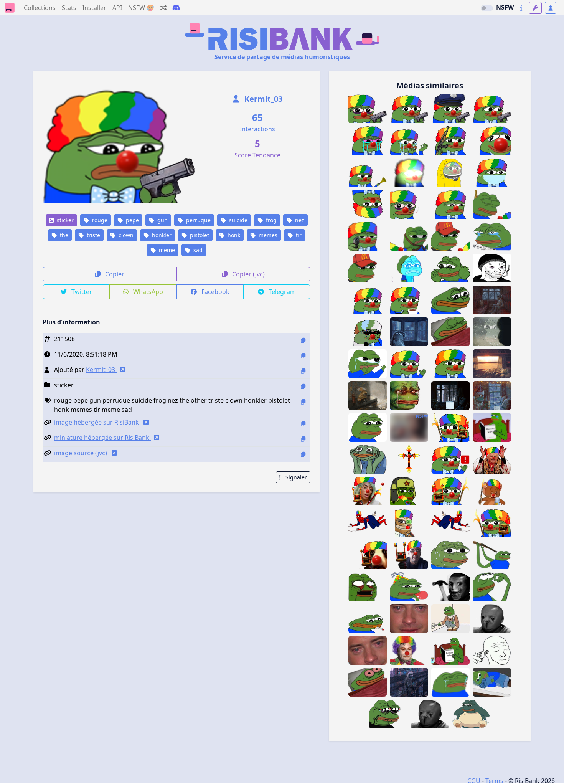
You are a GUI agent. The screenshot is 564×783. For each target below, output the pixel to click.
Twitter (81, 291)
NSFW (505, 7)
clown (125, 235)
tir (298, 235)
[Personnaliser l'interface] (535, 8)
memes (267, 235)
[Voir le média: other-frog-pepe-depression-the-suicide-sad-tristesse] (492, 427)
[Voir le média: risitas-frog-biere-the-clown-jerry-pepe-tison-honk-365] (492, 491)
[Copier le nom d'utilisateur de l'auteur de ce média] (303, 371)
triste (92, 235)
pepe (131, 220)
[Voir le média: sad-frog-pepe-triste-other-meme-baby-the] (409, 268)
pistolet (198, 235)
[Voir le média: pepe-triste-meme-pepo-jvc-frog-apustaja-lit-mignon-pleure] (492, 682)
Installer (94, 7)
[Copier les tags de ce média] (303, 402)
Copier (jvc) (248, 274)
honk (233, 235)
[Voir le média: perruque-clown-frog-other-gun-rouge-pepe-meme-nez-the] (367, 236)
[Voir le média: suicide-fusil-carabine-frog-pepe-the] (492, 554)
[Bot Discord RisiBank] (176, 8)
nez (299, 220)
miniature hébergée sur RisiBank (102, 437)
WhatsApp (147, 291)
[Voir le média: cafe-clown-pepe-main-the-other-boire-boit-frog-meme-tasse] (409, 300)
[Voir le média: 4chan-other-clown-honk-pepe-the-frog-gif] (367, 331)
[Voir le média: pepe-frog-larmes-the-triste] (492, 586)
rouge (99, 220)
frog (270, 220)
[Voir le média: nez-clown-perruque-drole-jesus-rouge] (409, 650)
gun (162, 220)
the (63, 235)
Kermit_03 (262, 99)
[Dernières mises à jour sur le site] (521, 8)
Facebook (214, 291)
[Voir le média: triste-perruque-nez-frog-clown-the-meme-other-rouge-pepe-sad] (450, 204)
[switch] (487, 8)
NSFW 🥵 (141, 7)
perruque (198, 220)
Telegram (281, 291)
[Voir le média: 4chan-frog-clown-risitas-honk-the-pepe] (367, 300)
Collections (40, 7)
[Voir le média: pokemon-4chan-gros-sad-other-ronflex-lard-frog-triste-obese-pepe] (471, 714)
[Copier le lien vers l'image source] (303, 454)
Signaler (295, 477)
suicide (237, 220)
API (117, 7)
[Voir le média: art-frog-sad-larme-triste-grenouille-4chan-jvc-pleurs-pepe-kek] (388, 714)
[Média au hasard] (163, 7)
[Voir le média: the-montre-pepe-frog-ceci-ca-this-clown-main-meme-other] (409, 363)
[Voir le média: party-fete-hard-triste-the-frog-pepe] (409, 586)
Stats (69, 7)
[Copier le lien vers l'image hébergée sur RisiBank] (303, 423)
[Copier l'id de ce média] (303, 340)
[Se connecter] (550, 8)
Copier (114, 274)
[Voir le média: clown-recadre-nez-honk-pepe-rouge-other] (450, 363)
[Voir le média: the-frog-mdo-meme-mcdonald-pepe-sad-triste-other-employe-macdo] (367, 268)
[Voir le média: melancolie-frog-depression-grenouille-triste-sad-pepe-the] (367, 427)
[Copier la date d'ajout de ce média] (303, 356)
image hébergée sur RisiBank (97, 422)
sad (197, 250)
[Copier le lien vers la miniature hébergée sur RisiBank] (303, 439)
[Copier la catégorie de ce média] (303, 386)
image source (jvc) (81, 453)
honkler (161, 235)
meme (166, 250)
